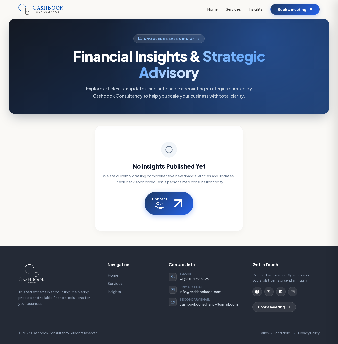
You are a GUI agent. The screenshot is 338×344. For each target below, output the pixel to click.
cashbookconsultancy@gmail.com (209, 304)
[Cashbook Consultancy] (31, 273)
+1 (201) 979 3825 (194, 279)
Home (212, 9)
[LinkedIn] (281, 291)
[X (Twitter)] (269, 291)
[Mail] (292, 291)
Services (233, 9)
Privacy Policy (309, 333)
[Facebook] (257, 291)
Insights (256, 9)
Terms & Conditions (275, 333)
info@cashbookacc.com (200, 291)
